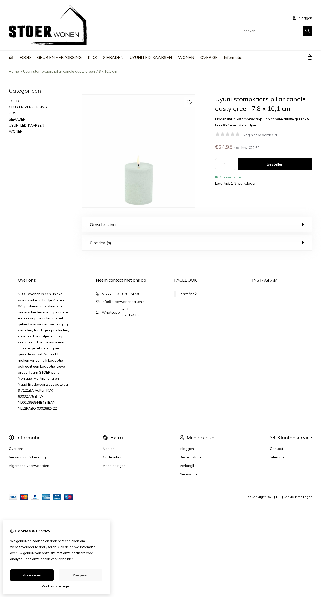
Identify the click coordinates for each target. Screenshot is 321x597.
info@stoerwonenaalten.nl (123, 301)
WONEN (186, 57)
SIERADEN (113, 57)
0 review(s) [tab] (100, 242)
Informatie (233, 57)
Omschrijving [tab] (103, 224)
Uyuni (253, 125)
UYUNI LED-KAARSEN (151, 57)
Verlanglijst (189, 465)
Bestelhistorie (191, 457)
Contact (276, 448)
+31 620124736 (127, 294)
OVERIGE (209, 57)
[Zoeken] (307, 31)
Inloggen (187, 448)
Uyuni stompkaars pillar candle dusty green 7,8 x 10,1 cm (70, 71)
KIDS (92, 57)
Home (14, 71)
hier (70, 559)
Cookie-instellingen (298, 497)
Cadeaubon (112, 457)
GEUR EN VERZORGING (59, 57)
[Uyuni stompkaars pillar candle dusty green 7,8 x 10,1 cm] (138, 206)
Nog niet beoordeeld (260, 135)
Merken (109, 448)
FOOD (25, 57)
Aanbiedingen (114, 465)
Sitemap (277, 457)
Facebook (188, 294)
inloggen (304, 18)
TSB (278, 497)
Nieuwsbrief (189, 474)
